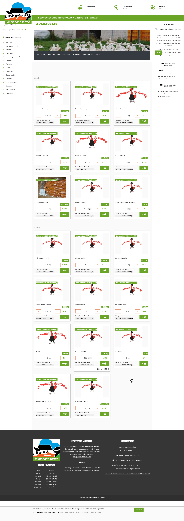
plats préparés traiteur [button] (13, 57)
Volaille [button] (8, 49)
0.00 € (162, 7)
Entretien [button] (9, 93)
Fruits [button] (7, 68)
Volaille (37, 227)
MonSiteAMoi (99, 497)
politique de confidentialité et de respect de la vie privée (80, 512)
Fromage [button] (8, 64)
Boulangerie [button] (10, 75)
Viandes (37, 78)
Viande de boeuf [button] (11, 46)
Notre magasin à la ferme (70, 18)
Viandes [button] (8, 42)
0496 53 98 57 (129, 450)
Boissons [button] (9, 86)
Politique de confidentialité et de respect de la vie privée (127, 473)
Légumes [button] (9, 71)
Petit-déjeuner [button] (11, 82)
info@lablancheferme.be (82, 457)
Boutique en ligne (48, 18)
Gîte (86, 18)
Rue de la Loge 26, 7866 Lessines (129, 460)
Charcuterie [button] (9, 53)
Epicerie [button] (8, 79)
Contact (94, 18)
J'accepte (138, 509)
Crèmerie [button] (8, 60)
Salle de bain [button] (10, 89)
